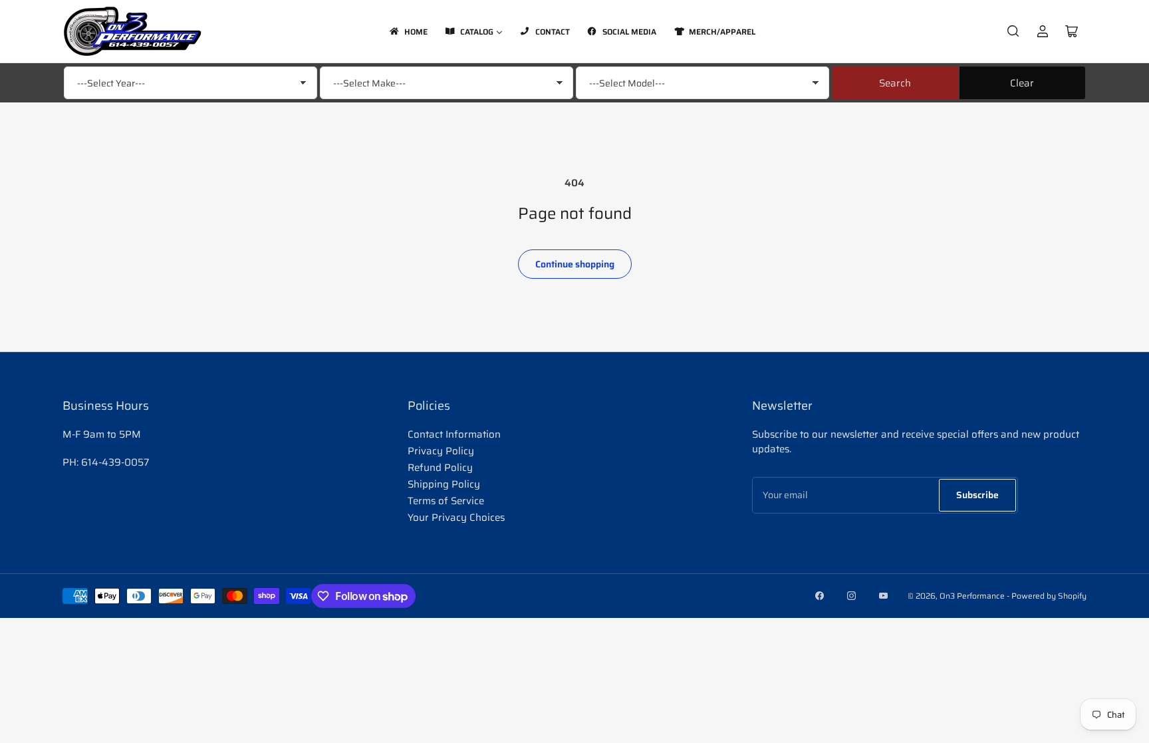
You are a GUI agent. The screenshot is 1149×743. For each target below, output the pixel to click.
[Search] (1013, 31)
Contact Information (454, 434)
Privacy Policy (441, 451)
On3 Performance (972, 595)
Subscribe (977, 495)
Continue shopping (574, 264)
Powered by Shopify (1048, 595)
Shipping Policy (444, 484)
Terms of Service (446, 501)
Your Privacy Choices (456, 517)
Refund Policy (440, 468)
